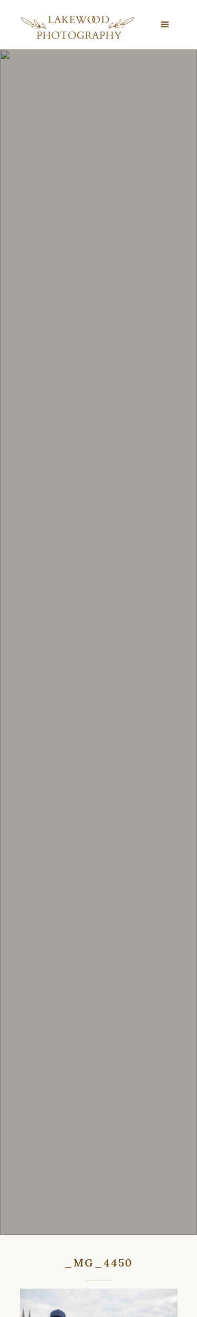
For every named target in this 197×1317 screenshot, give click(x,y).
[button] (165, 24)
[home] (75, 27)
